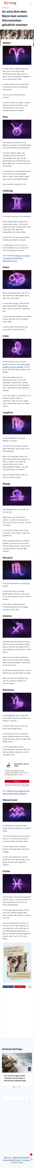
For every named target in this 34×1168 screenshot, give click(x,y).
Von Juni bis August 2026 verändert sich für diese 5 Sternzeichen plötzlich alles (15, 1078)
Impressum (27, 1160)
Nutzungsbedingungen (12, 1160)
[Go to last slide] (4, 1069)
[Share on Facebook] (8, 986)
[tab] (13, 1086)
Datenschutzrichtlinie (21, 1157)
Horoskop (5, 7)
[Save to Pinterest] (20, 986)
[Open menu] (30, 3)
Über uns (7, 1157)
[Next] (29, 1069)
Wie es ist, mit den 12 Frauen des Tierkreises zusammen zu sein (16, 258)
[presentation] (17, 1063)
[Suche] (29, 1098)
